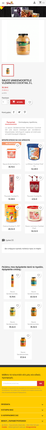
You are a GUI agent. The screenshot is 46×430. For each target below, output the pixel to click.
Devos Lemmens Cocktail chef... (34, 227)
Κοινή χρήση (14, 112)
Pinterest (25, 112)
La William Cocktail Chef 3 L (34, 165)
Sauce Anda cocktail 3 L (11, 164)
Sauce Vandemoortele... (12, 293)
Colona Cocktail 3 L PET (11, 226)
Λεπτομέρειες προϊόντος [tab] (28, 122)
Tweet (19, 112)
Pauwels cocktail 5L (34, 196)
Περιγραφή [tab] (11, 122)
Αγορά (17, 101)
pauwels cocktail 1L (11, 196)
